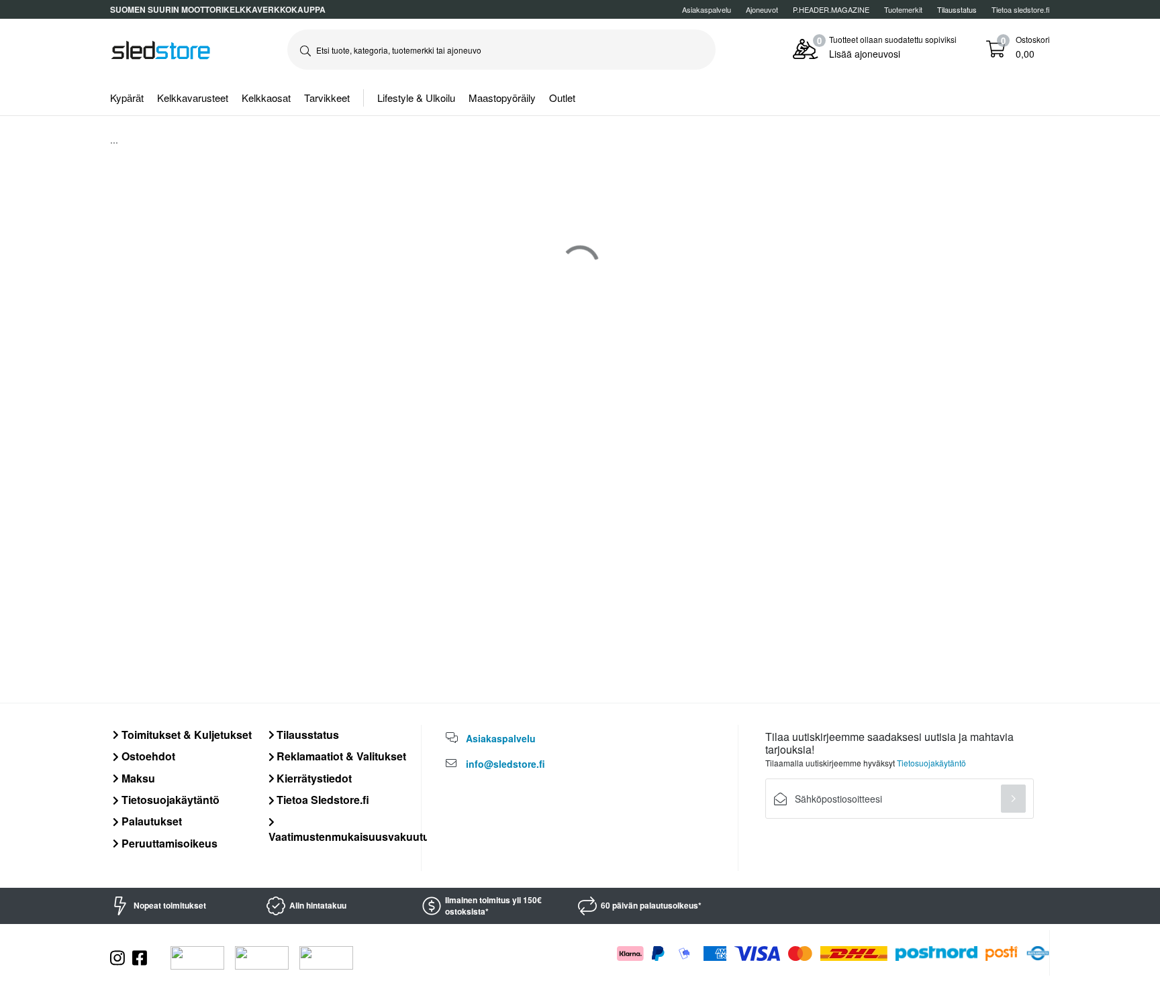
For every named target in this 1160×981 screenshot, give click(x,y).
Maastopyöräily (502, 98)
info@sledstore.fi (505, 763)
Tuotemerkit (903, 9)
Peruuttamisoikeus (168, 843)
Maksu (137, 778)
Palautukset (150, 821)
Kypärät (127, 98)
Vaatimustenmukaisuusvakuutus (352, 836)
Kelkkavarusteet (192, 98)
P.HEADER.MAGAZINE (831, 9)
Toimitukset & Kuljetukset (185, 734)
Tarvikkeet (327, 98)
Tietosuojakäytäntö (169, 799)
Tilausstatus (306, 734)
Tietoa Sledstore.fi (321, 799)
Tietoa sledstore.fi (1021, 9)
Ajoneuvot (762, 9)
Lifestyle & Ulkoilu (416, 98)
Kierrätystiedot (313, 778)
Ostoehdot (147, 756)
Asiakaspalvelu (706, 9)
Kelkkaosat (266, 98)
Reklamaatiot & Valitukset (340, 756)
